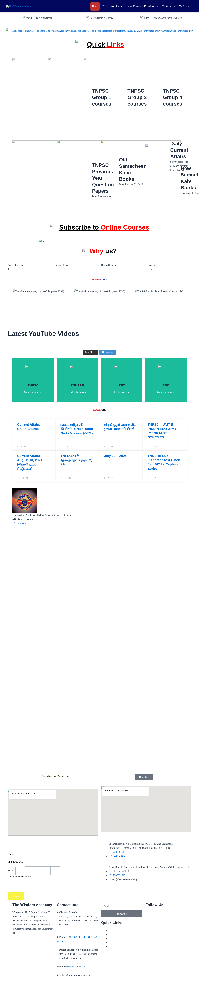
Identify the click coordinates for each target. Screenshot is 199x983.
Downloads (149, 6)
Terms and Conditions (119, 934)
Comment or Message (19, 876)
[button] (9, 18)
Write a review (19, 523)
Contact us (167, 6)
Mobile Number (16, 862)
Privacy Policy (116, 930)
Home (95, 6)
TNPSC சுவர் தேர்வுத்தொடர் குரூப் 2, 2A (76, 460)
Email (11, 870)
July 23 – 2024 (115, 456)
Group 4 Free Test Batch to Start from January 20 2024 (98, 30)
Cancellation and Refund (121, 938)
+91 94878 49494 (76, 937)
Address (61, 916)
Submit (15, 896)
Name (12, 854)
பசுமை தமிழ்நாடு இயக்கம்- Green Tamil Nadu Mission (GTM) (77, 429)
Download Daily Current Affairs (143, 30)
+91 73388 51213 (76, 966)
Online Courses (133, 6)
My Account (185, 6)
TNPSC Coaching (110, 6)
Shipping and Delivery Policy (123, 942)
